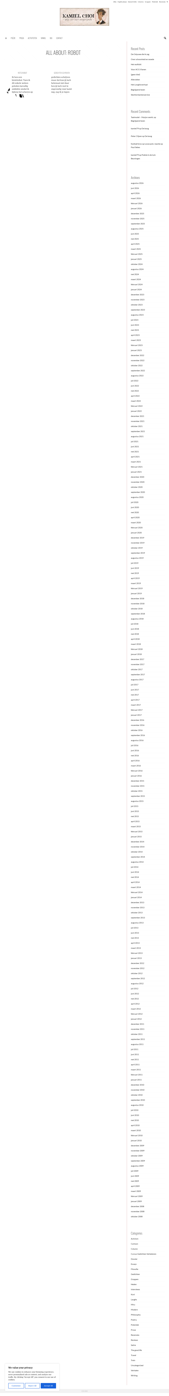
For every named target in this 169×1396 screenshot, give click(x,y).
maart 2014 (136, 887)
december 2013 (137, 902)
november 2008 (137, 1211)
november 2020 (137, 482)
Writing (134, 1375)
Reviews (134, 1340)
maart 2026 (136, 198)
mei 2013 (135, 938)
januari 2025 (136, 259)
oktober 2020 (137, 487)
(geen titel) (135, 74)
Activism (134, 1238)
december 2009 (137, 1145)
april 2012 (135, 1003)
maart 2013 (136, 948)
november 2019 (137, 543)
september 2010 (138, 1100)
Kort (133, 1294)
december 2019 (137, 537)
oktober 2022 (137, 365)
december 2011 (137, 1024)
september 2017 (138, 674)
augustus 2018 (137, 619)
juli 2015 (134, 806)
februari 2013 (137, 953)
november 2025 (137, 218)
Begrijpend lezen (138, 89)
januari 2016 (136, 776)
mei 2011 (135, 1059)
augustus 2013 (137, 922)
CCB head (85, 1391)
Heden (134, 1284)
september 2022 (138, 370)
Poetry (134, 1320)
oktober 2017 (137, 669)
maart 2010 (136, 1130)
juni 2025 (135, 234)
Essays (134, 1264)
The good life (136, 1350)
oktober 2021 (137, 426)
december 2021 (137, 416)
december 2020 (137, 477)
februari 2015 (137, 831)
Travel (133, 1355)
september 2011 (138, 1039)
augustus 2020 (137, 497)
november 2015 (137, 786)
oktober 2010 (137, 1095)
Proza (21, 38)
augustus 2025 (137, 228)
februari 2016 (137, 770)
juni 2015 (135, 811)
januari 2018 (136, 654)
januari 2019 (136, 593)
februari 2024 (137, 284)
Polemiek (155, 2)
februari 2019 (137, 588)
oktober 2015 (137, 791)
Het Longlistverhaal (139, 84)
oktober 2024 (137, 264)
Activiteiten (32, 38)
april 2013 (135, 943)
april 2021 (135, 456)
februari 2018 (137, 649)
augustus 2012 (137, 983)
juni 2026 (135, 188)
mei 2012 (135, 998)
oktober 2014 (137, 852)
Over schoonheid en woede (142, 59)
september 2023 (138, 310)
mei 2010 (135, 1120)
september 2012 (138, 978)
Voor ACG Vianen (138, 69)
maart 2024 (136, 279)
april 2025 (135, 244)
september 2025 (138, 223)
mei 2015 (135, 816)
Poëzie (13, 38)
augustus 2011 (137, 1044)
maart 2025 (136, 249)
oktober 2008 (137, 1216)
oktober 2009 (137, 1155)
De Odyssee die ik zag (140, 54)
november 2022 (137, 360)
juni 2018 (135, 629)
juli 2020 (134, 502)
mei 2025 (135, 239)
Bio (51, 38)
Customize (16, 1386)
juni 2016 (135, 750)
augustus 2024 (137, 269)
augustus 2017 (137, 679)
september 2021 (138, 431)
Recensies (162, 2)
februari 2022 (137, 406)
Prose (133, 1330)
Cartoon (134, 1244)
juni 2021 (135, 446)
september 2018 (138, 613)
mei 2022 (135, 391)
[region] (32, 1377)
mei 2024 (135, 274)
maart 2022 (136, 401)
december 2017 (137, 659)
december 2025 (137, 213)
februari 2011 (137, 1074)
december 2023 (137, 294)
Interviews (135, 1289)
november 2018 (137, 603)
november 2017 (137, 664)
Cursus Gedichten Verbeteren (143, 1254)
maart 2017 (136, 705)
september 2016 (138, 735)
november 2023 (137, 299)
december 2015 (137, 781)
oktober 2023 (137, 304)
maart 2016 (136, 765)
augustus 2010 (137, 1105)
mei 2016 (135, 755)
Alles (114, 2)
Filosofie (134, 1269)
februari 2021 (137, 467)
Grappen (148, 2)
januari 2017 (136, 715)
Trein (133, 1360)
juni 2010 (135, 1115)
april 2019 (135, 578)
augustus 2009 (137, 1166)
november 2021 (137, 421)
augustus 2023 (137, 315)
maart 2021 (136, 461)
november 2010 (137, 1090)
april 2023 (135, 335)
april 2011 (135, 1064)
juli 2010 (134, 1110)
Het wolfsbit (136, 64)
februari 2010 (137, 1135)
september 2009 (138, 1161)
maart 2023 (136, 340)
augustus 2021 (137, 436)
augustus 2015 (137, 801)
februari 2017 (137, 710)
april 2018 (135, 639)
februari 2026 (137, 203)
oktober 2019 (137, 548)
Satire (133, 1345)
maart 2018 (136, 644)
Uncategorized (137, 1365)
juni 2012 (135, 993)
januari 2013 (136, 958)
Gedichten (135, 1274)
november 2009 (137, 1150)
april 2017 (135, 700)
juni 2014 (135, 872)
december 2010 (137, 1085)
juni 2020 (135, 507)
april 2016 (135, 760)
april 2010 (135, 1125)
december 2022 (137, 355)
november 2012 (137, 968)
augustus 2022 (137, 375)
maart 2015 (136, 826)
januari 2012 (136, 1019)
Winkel (43, 38)
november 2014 (137, 846)
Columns (141, 2)
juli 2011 (134, 1049)
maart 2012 (136, 1009)
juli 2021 (134, 441)
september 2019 (138, 553)
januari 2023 (136, 350)
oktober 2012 (137, 973)
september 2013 (138, 917)
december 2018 (137, 598)
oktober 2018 (137, 608)
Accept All (48, 1386)
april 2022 (135, 396)
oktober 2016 (137, 730)
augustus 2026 (137, 183)
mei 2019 (135, 573)
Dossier (134, 1259)
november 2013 (137, 907)
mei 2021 (135, 451)
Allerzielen (135, 79)
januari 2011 (136, 1079)
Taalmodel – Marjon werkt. (142, 117)
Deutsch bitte (132, 2)
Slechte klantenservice (140, 95)
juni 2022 (135, 385)
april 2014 (135, 882)
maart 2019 (136, 583)
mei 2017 (135, 694)
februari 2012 (137, 1014)
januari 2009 (136, 1201)
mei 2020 (135, 512)
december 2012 (137, 963)
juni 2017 (135, 689)
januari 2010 (136, 1140)
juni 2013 (135, 933)
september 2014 (138, 857)
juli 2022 (134, 380)
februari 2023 (137, 345)
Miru (133, 1304)
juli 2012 (134, 988)
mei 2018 (135, 634)
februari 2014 (137, 892)
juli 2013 (134, 928)
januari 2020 (136, 532)
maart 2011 (136, 1069)
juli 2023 (134, 320)
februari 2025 (137, 254)
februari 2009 (137, 1196)
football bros (136, 144)
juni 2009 (135, 1176)
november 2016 (137, 725)
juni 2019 (135, 568)
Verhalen (135, 1370)
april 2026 (135, 193)
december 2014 (137, 841)
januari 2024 (136, 289)
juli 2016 (134, 745)
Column (134, 1249)
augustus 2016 (137, 740)
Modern (134, 1309)
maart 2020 (136, 522)
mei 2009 (135, 1181)
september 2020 (138, 492)
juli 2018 (134, 624)
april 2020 (135, 517)
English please (122, 2)
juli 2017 (134, 684)
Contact (59, 38)
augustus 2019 (137, 558)
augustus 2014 (137, 862)
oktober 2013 (137, 912)
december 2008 (137, 1206)
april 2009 (135, 1186)
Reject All (32, 1386)
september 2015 (138, 796)
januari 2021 (136, 472)
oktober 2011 (137, 1034)
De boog (145, 128)
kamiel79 (135, 128)
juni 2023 (135, 325)
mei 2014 (135, 877)
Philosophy (136, 1314)
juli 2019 (134, 563)
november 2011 (137, 1029)
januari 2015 (136, 836)
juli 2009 (134, 1171)
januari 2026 (136, 208)
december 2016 (137, 720)
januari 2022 (136, 411)
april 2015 (135, 821)
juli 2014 (134, 867)
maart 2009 (136, 1191)
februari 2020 (137, 527)
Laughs (134, 1299)
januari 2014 (136, 897)
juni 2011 (135, 1054)
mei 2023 (135, 330)
